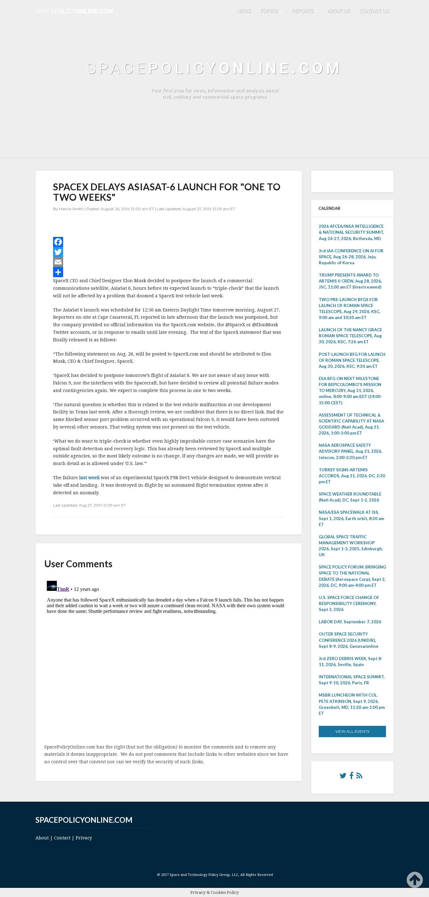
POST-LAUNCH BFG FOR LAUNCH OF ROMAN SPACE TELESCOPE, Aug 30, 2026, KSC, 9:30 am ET (352, 360)
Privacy (84, 837)
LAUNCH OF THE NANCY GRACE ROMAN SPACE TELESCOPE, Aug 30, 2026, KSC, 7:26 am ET (350, 335)
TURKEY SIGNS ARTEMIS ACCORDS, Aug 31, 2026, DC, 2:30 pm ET (352, 475)
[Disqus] (168, 657)
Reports (302, 11)
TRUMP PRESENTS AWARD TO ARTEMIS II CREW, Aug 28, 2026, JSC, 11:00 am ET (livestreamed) (350, 280)
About (42, 837)
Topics (269, 11)
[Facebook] (168, 242)
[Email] (168, 262)
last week (90, 477)
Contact (62, 837)
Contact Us (374, 11)
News (244, 11)
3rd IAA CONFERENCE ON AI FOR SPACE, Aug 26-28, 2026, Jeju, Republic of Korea (351, 256)
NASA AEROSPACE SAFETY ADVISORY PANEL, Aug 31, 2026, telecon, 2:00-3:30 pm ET (350, 451)
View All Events (352, 731)
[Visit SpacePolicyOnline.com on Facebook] (351, 777)
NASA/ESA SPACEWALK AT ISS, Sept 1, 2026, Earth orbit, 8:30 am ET (351, 518)
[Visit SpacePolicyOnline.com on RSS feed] (359, 777)
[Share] (168, 272)
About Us (338, 11)
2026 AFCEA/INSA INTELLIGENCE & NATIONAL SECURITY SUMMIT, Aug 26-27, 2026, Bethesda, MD (351, 232)
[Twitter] (168, 252)
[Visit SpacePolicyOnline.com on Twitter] (342, 777)
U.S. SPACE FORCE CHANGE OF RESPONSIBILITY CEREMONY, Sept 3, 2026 (349, 603)
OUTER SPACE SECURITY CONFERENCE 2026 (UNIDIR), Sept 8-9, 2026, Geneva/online (348, 639)
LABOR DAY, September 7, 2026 (350, 621)
